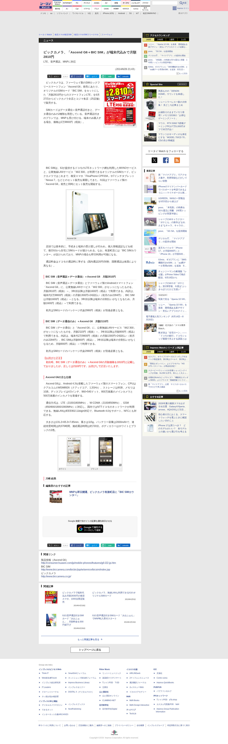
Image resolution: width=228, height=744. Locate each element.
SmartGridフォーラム (77, 673)
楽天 (97, 13)
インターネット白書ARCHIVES (55, 714)
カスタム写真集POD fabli (168, 704)
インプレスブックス (76, 704)
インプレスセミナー (76, 687)
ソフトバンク (62, 13)
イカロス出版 (132, 669)
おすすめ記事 (156, 397)
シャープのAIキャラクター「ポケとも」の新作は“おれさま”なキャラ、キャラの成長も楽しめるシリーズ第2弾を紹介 (172, 225)
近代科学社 (104, 705)
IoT (137, 13)
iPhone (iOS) (108, 13)
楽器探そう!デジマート (111, 678)
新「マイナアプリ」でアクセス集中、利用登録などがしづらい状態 (172, 177)
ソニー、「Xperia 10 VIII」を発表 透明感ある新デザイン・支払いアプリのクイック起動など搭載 (168, 47)
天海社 (159, 673)
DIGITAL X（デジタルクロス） (81, 692)
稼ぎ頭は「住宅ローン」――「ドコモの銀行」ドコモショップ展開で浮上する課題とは (172, 335)
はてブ (94, 76)
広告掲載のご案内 (85, 725)
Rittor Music (104, 669)
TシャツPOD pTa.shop (167, 700)
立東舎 (105, 687)
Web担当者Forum (49, 678)
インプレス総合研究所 (51, 682)
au (51, 13)
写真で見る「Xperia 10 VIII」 (172, 299)
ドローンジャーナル (50, 692)
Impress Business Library (78, 682)
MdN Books (134, 700)
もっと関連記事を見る (88, 639)
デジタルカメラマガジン (52, 705)
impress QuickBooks (165, 682)
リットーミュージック (111, 673)
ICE (155, 669)
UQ (89, 13)
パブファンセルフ (164, 691)
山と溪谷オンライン (110, 696)
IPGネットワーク (161, 696)
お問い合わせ (69, 725)
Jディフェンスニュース (139, 678)
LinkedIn (125, 76)
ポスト (56, 76)
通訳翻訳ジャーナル (138, 682)
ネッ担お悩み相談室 (50, 696)
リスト (65, 76)
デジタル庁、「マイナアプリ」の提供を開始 (167, 55)
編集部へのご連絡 (104, 725)
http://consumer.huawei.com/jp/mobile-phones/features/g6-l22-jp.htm (78, 563)
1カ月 (183, 39)
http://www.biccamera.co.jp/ (56, 576)
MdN (128, 696)
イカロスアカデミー (138, 692)
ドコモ (43, 13)
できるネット (47, 710)
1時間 (148, 39)
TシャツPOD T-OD (110, 682)
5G (130, 13)
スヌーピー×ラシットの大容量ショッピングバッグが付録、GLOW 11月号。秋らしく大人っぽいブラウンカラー (168, 373)
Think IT (45, 673)
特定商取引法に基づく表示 (178, 725)
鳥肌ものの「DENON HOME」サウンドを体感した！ (171, 94)
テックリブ (131, 710)
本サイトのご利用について (49, 725)
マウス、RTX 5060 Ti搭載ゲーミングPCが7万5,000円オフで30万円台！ (172, 126)
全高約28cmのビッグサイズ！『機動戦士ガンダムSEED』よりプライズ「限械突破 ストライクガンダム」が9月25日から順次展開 (168, 380)
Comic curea (162, 678)
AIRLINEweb (135, 673)
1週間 (171, 39)
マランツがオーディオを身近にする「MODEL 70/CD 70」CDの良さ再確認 (172, 137)
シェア (78, 76)
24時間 (160, 39)
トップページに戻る (90, 649)
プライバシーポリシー (124, 725)
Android (121, 13)
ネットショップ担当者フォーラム (82, 678)
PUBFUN (157, 687)
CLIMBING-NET (109, 700)
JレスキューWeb (137, 687)
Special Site (156, 84)
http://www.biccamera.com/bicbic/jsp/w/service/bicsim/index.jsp (75, 569)
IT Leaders (46, 687)
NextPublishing (74, 709)
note (110, 76)
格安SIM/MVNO (149, 13)
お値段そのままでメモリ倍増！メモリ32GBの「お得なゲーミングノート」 (172, 115)
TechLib (133, 714)
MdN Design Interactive (139, 705)
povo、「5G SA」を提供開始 (160, 51)
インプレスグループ (155, 725)
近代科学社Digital (109, 709)
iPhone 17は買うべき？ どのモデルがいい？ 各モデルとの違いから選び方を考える (172, 428)
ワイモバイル (77, 13)
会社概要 (140, 725)
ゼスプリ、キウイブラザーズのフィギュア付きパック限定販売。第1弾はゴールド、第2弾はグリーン (168, 359)
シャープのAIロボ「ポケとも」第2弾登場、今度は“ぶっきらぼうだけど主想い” (172, 286)
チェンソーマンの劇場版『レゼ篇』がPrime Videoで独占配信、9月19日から (172, 274)
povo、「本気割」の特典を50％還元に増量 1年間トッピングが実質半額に (172, 210)
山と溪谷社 (104, 692)
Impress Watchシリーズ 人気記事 (167, 347)
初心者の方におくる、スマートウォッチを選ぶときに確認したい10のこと (172, 417)
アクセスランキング (160, 35)
